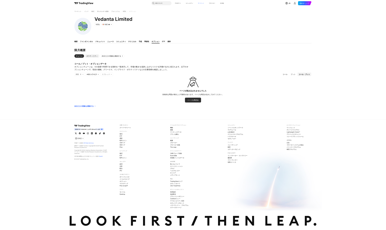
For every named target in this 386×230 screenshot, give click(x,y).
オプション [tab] (156, 41)
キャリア (173, 173)
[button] (182, 3)
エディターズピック (234, 149)
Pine (121, 147)
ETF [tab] (163, 41)
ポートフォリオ (124, 177)
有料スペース (232, 162)
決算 (121, 166)
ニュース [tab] (110, 41)
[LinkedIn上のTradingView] (91, 133)
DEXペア (122, 145)
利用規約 (173, 192)
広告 (288, 143)
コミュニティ (189, 3)
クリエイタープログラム (235, 134)
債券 (121, 138)
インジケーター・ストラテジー (237, 155)
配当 (121, 168)
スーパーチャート (125, 127)
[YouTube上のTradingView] (83, 133)
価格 (171, 130)
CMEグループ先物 (176, 153)
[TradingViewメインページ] (82, 125)
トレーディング (233, 145)
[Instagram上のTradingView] (87, 133)
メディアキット (175, 175)
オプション (123, 181)
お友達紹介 (231, 132)
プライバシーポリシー (177, 196)
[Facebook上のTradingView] (79, 133)
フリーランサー (233, 160)
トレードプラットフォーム (295, 136)
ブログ (172, 168)
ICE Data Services (88, 143)
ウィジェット (291, 127)
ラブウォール (232, 130)
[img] (109, 24)
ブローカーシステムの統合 (295, 145)
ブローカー (212, 3)
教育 (229, 147)
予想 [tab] (140, 41)
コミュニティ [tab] (121, 41)
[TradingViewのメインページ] (83, 3)
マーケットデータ (175, 132)
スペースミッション (176, 166)
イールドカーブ (124, 179)
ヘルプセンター (175, 170)
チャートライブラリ (293, 130)
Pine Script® (124, 186)
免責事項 (173, 194)
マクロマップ (124, 183)
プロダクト (178, 3)
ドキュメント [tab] (100, 41)
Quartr (101, 156)
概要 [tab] (76, 41)
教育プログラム (292, 149)
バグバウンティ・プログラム (179, 205)
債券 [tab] (169, 41)
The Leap (173, 147)
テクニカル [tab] (132, 41)
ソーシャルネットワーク (235, 127)
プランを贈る (174, 134)
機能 (171, 127)
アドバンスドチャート (294, 134)
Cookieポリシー (175, 198)
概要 (171, 140)
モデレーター (232, 138)
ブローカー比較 (175, 145)
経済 (121, 164)
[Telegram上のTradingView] (95, 133)
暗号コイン (123, 140)
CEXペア (122, 143)
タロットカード (175, 183)
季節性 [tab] (146, 41)
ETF (121, 136)
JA (289, 3)
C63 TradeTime (175, 186)
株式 (121, 134)
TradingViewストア (176, 181)
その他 (222, 3)
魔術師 (230, 158)
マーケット (201, 3)
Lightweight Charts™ (293, 132)
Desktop (122, 194)
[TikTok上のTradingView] (100, 133)
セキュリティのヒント (177, 203)
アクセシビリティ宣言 (177, 201)
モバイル (122, 192)
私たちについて (175, 164)
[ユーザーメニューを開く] (295, 3)
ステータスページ (175, 207)
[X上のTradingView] (75, 133)
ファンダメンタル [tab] (86, 41)
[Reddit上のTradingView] (104, 133)
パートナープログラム (294, 147)
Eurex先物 (173, 155)
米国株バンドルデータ (177, 158)
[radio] (285, 74)
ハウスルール (232, 136)
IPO (121, 170)
